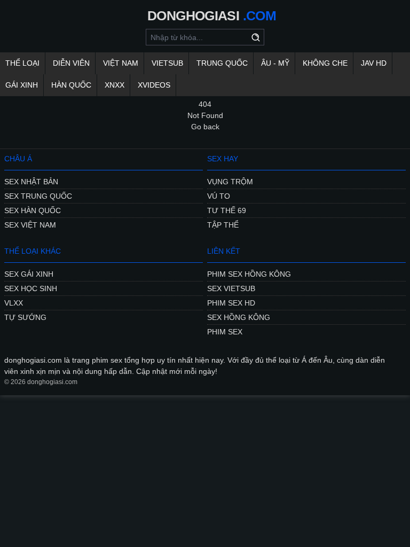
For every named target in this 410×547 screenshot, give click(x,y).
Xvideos (154, 85)
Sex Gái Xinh (28, 274)
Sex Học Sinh (30, 288)
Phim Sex (224, 331)
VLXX (13, 303)
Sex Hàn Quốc (32, 210)
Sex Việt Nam (30, 225)
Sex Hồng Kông (238, 317)
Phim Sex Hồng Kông (249, 274)
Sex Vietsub (231, 288)
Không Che (325, 63)
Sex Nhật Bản (31, 181)
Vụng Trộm (230, 181)
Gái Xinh (21, 85)
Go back (205, 126)
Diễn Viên (71, 63)
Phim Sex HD (231, 303)
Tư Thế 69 (226, 210)
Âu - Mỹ (275, 63)
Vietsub (167, 63)
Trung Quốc (222, 63)
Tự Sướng (25, 317)
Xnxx (114, 85)
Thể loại (22, 63)
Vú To (218, 196)
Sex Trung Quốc (38, 196)
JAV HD (374, 63)
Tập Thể (223, 225)
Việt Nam (120, 63)
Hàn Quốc (71, 85)
